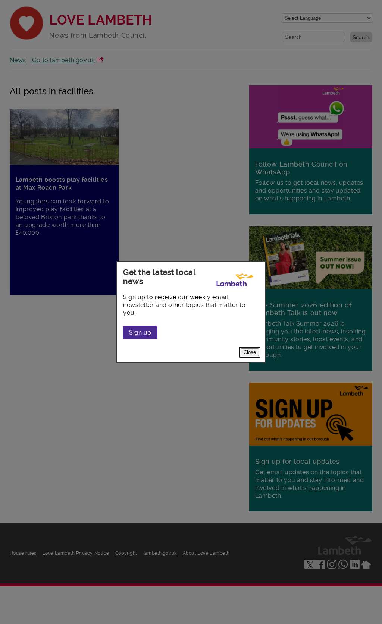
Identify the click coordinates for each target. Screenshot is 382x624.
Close (250, 352)
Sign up (140, 332)
